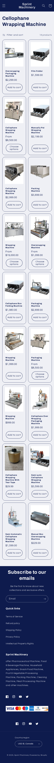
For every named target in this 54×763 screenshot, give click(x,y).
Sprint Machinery (21, 755)
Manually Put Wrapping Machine (37, 130)
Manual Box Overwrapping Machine (38, 536)
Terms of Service (14, 617)
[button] (3, 5)
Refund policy (13, 623)
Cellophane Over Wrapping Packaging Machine (39, 419)
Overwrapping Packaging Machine (12, 73)
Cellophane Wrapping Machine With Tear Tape (12, 478)
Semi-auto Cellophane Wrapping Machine (37, 478)
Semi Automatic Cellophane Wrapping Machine (13, 538)
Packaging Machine (36, 304)
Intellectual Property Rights (20, 644)
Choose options (14, 147)
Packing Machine (35, 189)
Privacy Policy (13, 637)
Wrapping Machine (10, 246)
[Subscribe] (44, 598)
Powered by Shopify (38, 755)
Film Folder (37, 71)
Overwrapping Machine (38, 246)
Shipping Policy (13, 630)
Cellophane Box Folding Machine (13, 304)
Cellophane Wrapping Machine (11, 130)
